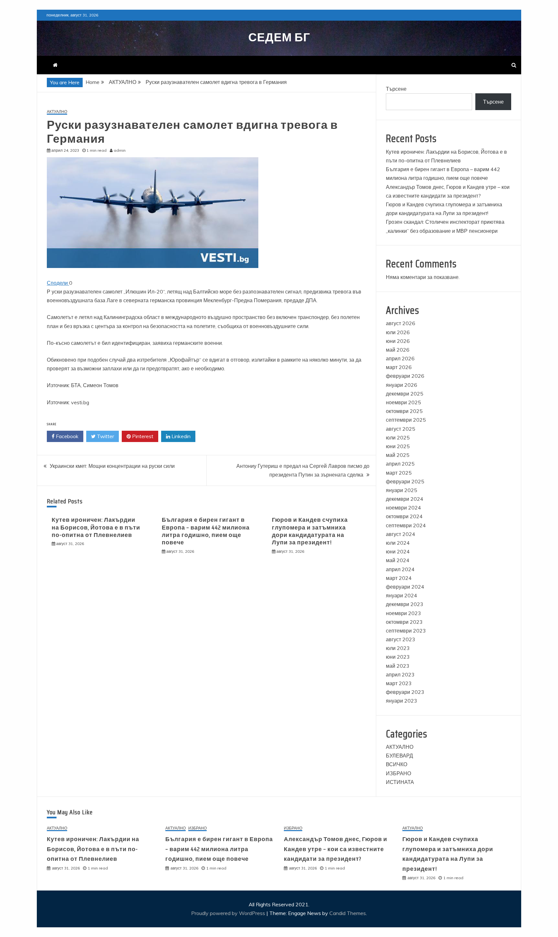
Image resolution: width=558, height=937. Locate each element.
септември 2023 (406, 630)
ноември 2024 (403, 507)
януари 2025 (401, 490)
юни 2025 (398, 446)
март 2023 (399, 683)
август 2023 (400, 639)
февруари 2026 (405, 376)
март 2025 (399, 472)
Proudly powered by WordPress (228, 913)
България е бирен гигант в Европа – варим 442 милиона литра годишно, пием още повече (206, 531)
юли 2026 (398, 332)
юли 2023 (398, 648)
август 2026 (400, 323)
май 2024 (397, 560)
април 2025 (400, 463)
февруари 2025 (405, 481)
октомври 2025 (404, 411)
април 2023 (400, 674)
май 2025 (397, 455)
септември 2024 (406, 525)
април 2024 (400, 569)
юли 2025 (398, 437)
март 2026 (399, 367)
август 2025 (400, 429)
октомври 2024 (404, 516)
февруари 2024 (405, 586)
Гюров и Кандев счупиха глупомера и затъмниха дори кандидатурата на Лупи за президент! (310, 531)
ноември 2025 (403, 402)
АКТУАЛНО (57, 112)
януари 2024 (401, 595)
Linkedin (180, 436)
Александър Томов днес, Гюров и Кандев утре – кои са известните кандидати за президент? (335, 849)
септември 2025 (406, 420)
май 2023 (397, 666)
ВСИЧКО (396, 764)
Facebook (66, 436)
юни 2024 (398, 551)
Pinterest (142, 436)
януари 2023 (401, 700)
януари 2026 (401, 385)
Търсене (396, 89)
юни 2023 (398, 657)
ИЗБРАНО (398, 773)
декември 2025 (404, 393)
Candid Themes (347, 913)
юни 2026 (398, 341)
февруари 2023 (405, 692)
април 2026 (400, 358)
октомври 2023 (404, 622)
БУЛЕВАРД (399, 755)
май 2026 (397, 349)
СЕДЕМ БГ (279, 37)
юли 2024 (398, 543)
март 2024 (399, 578)
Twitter (105, 436)
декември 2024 (404, 499)
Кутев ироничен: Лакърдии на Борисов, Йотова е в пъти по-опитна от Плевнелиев (96, 527)
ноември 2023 (403, 613)
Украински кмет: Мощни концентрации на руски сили (112, 466)
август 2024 (400, 534)
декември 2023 (404, 604)
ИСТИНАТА (400, 782)
